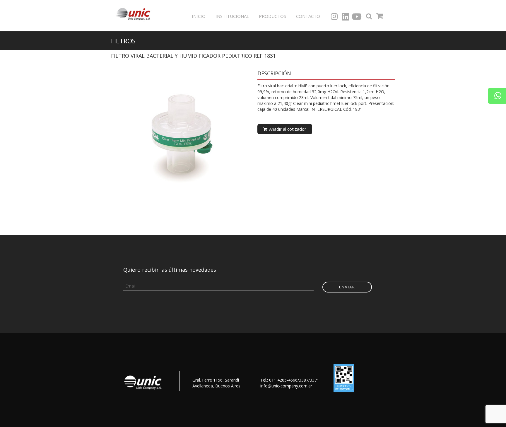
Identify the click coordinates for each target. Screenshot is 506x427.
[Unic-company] (134, 13)
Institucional (232, 16)
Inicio (199, 16)
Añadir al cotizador (287, 129)
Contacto (308, 16)
